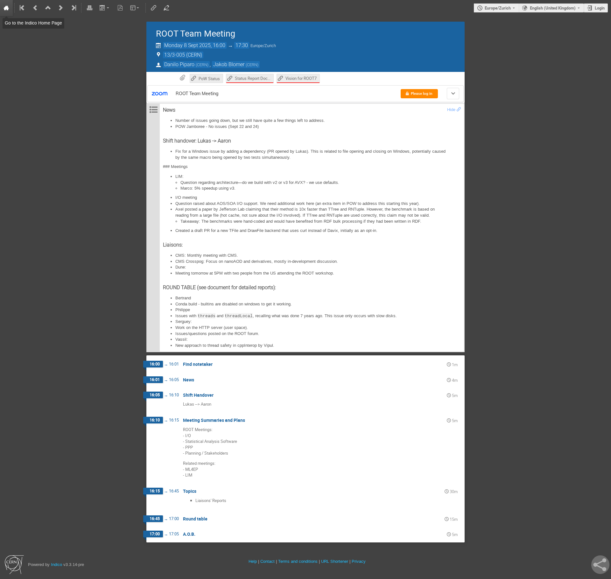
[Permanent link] (459, 109)
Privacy (359, 561)
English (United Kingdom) (553, 8)
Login (600, 8)
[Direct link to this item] (217, 364)
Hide (451, 109)
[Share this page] (600, 564)
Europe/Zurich (498, 8)
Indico (56, 564)
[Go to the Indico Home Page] (6, 8)
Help (253, 561)
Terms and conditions (298, 561)
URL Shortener (334, 561)
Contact (267, 561)
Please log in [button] (421, 93)
